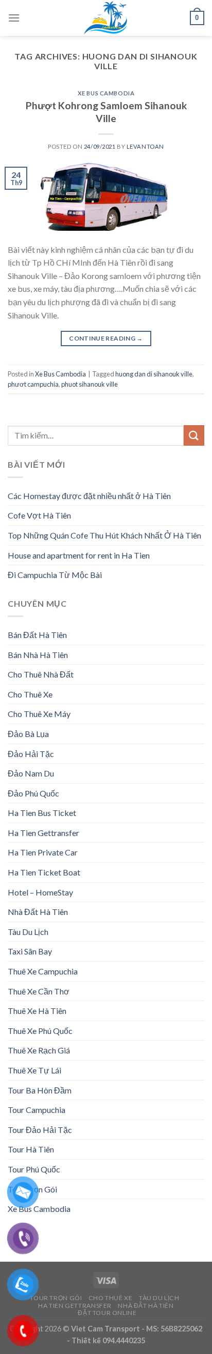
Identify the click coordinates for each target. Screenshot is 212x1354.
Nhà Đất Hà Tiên (38, 912)
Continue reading (106, 338)
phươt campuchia (33, 384)
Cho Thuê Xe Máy (39, 714)
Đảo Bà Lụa (28, 734)
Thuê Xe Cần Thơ (38, 991)
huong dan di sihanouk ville (153, 374)
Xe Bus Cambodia (106, 93)
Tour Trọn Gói (56, 1298)
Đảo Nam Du (31, 773)
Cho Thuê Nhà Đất (41, 674)
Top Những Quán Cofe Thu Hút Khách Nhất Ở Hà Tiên (104, 535)
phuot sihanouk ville (89, 384)
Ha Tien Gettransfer (43, 833)
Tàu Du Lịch (28, 932)
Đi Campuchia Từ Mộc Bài (55, 575)
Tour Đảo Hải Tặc (40, 1129)
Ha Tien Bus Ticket (42, 813)
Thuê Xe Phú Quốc (40, 1031)
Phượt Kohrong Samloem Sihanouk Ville (106, 111)
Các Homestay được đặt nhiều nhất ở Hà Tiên (89, 496)
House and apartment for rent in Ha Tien (79, 555)
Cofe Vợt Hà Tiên (39, 515)
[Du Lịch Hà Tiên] (106, 18)
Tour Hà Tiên (31, 1149)
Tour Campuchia (36, 1109)
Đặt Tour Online (107, 1313)
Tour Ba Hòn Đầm (40, 1090)
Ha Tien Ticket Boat (44, 872)
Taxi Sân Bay (30, 951)
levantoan (145, 146)
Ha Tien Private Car (43, 852)
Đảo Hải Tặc (31, 754)
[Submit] (194, 435)
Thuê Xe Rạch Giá (39, 1050)
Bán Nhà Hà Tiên (38, 655)
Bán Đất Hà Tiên (37, 635)
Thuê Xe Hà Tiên (37, 1011)
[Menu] (14, 17)
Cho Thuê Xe (30, 694)
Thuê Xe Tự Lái (34, 1070)
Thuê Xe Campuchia (43, 971)
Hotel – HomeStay (40, 892)
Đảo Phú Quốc (33, 793)
